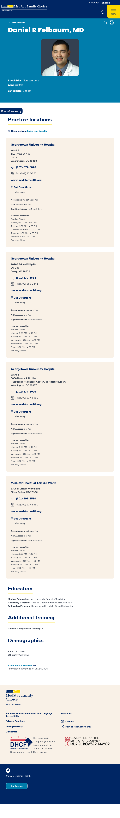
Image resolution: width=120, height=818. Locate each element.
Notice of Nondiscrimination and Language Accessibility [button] (29, 715)
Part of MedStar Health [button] (78, 726)
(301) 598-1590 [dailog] (26, 498)
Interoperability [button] (14, 726)
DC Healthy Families (17, 22)
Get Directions (22, 187)
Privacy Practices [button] (15, 721)
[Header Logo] (23, 6)
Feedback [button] (66, 713)
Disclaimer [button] (11, 731)
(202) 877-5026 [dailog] (26, 167)
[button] (102, 12)
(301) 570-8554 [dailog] (26, 277)
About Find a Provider (20, 665)
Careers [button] (69, 721)
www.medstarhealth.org (26, 180)
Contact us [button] (17, 786)
